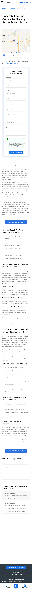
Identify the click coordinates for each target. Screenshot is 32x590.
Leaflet (10, 52)
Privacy (21, 146)
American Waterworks (12, 63)
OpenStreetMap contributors (24, 52)
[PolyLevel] (8, 2)
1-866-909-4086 (25, 2)
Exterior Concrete (7, 581)
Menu (2, 2)
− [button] (27, 50)
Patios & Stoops (18, 581)
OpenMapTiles (15, 52)
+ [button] (27, 48)
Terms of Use (16, 146)
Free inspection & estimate (16, 567)
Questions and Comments (12, 127)
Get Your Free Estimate (16, 222)
